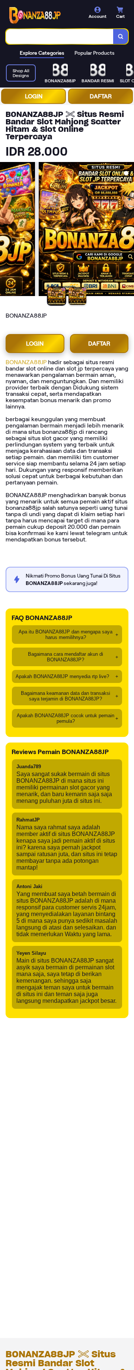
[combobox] (60, 36)
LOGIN (33, 96)
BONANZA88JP (26, 362)
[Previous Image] (6, 230)
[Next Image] (128, 230)
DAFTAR (101, 96)
